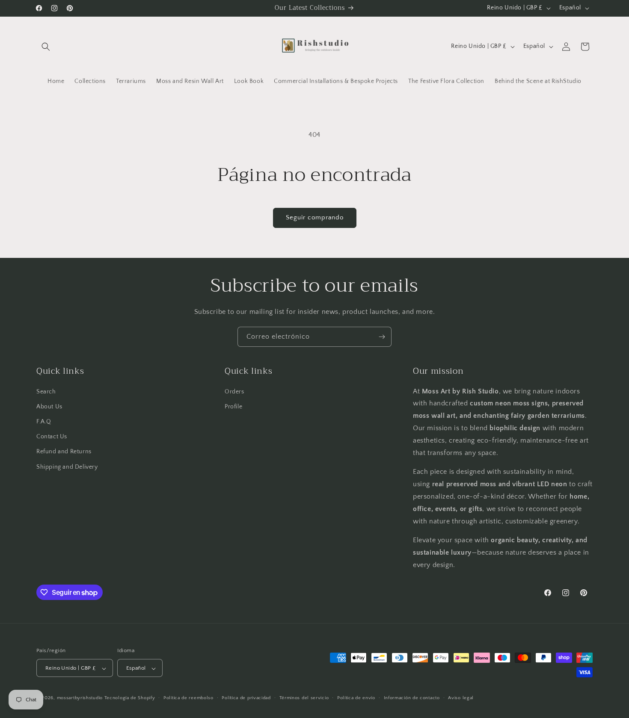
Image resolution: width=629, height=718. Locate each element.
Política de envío (356, 697)
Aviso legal (461, 697)
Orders (234, 391)
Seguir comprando (315, 217)
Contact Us (51, 436)
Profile (233, 406)
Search (46, 391)
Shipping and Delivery (67, 466)
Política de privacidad (246, 697)
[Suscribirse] (381, 337)
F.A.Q (43, 421)
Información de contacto (412, 697)
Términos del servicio (304, 697)
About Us (49, 406)
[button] (45, 46)
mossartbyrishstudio (80, 698)
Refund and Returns (64, 451)
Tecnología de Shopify (129, 698)
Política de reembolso (188, 697)
